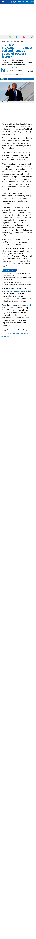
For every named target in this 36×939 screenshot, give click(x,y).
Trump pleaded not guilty (17, 291)
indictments (7, 74)
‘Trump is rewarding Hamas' (13, 282)
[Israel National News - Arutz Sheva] (20, 2)
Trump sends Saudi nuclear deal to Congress (18, 285)
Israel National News (8, 41)
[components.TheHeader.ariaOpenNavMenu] (6, 2)
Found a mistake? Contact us (17, 334)
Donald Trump (18, 74)
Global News (19, 41)
